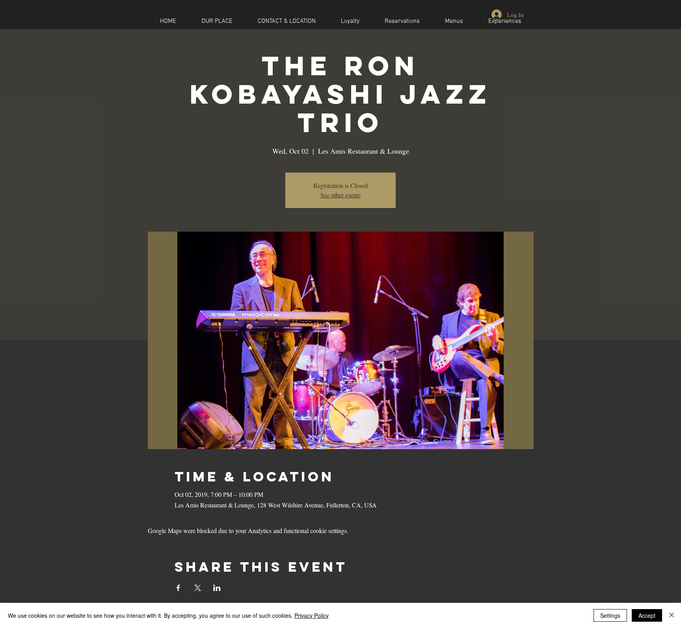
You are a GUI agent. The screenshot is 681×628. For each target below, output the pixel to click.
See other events (340, 195)
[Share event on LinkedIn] (217, 588)
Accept (646, 615)
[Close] (671, 615)
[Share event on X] (197, 588)
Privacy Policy (311, 615)
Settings (610, 615)
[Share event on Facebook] (178, 588)
